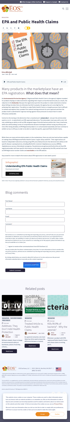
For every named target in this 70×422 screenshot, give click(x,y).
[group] (35, 82)
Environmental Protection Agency (15, 98)
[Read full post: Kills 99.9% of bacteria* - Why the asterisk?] (57, 305)
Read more (9, 351)
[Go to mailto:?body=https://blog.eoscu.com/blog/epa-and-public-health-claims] (18, 28)
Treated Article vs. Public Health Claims (34, 326)
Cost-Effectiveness (16, 318)
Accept (42, 414)
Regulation (5, 17)
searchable (30, 150)
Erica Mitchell (7, 72)
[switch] (27, 28)
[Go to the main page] (12, 9)
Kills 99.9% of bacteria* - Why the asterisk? (57, 326)
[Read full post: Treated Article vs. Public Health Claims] (35, 305)
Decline (57, 414)
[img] (62, 82)
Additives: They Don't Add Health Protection (11, 329)
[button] (4, 82)
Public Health (6, 320)
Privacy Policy (58, 404)
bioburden (15, 103)
